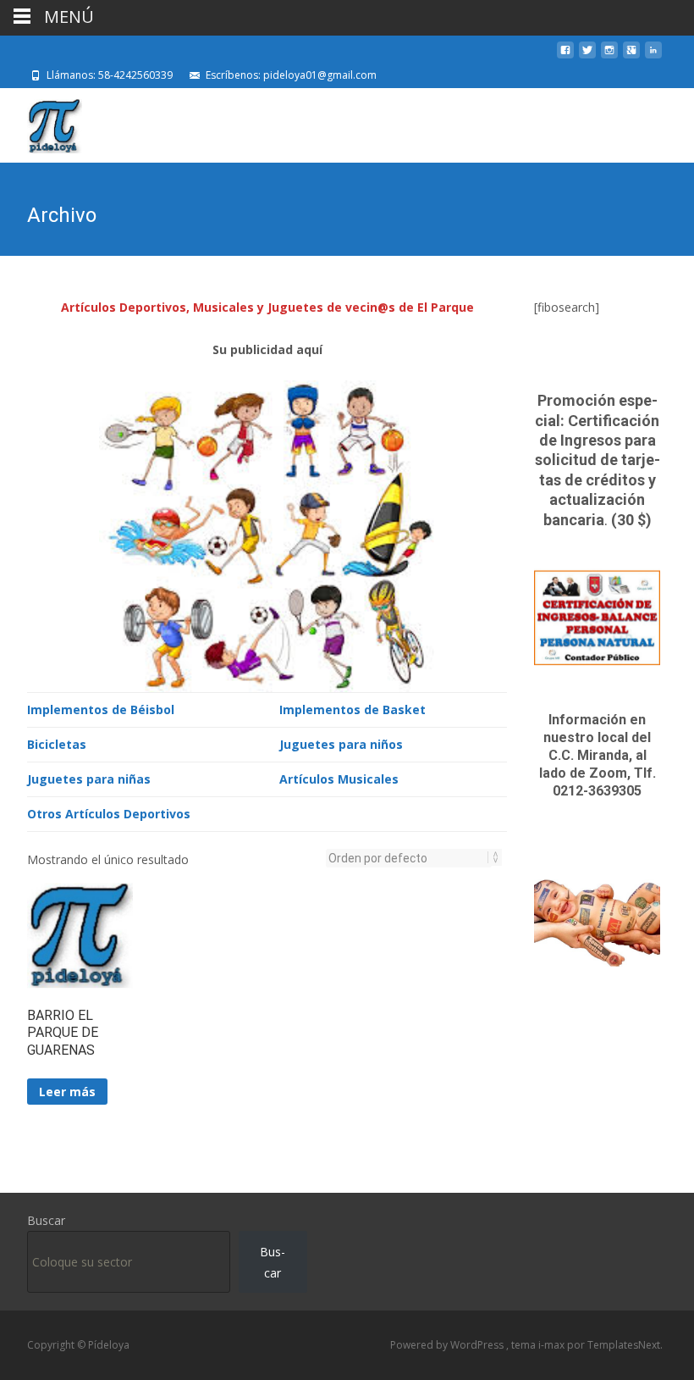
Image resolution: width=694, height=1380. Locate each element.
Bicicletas (56, 744)
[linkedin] (653, 56)
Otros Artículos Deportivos (108, 814)
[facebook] (565, 56)
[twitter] (587, 56)
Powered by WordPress (448, 1345)
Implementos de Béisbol (100, 709)
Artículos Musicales (339, 779)
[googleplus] (631, 56)
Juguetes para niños (341, 744)
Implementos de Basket (352, 709)
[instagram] (609, 56)
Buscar (46, 1220)
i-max (552, 1345)
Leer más (67, 1091)
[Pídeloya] (41, 122)
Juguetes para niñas (89, 779)
